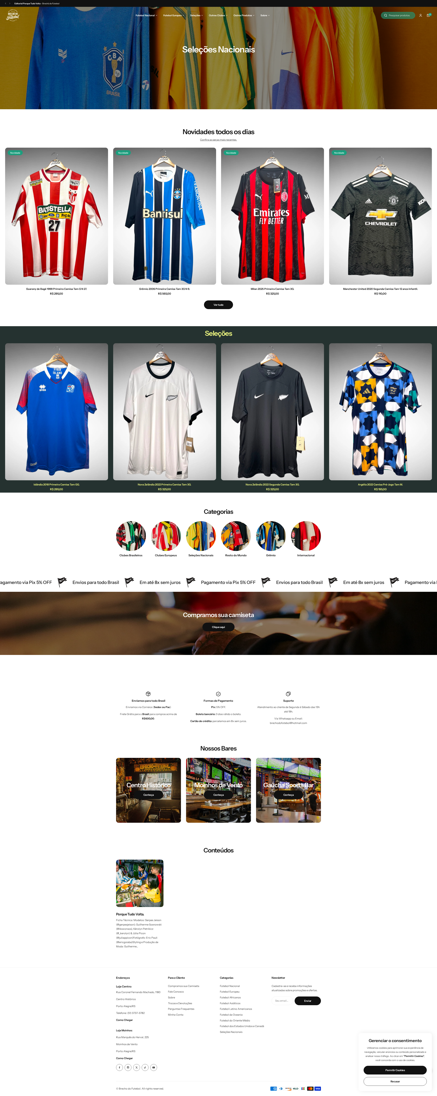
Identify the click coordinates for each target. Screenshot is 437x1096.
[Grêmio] (271, 536)
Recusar (395, 1081)
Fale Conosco (176, 991)
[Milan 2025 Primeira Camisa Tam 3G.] (272, 216)
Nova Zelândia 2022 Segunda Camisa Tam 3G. (272, 484)
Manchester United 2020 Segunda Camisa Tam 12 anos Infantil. (380, 289)
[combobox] (398, 15)
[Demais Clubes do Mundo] (236, 536)
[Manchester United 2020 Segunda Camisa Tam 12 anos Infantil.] (380, 216)
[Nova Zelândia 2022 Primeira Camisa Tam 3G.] (164, 411)
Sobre (171, 997)
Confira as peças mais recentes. (218, 139)
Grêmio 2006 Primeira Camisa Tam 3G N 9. (164, 289)
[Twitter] (136, 1067)
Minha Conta (175, 1014)
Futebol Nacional (230, 986)
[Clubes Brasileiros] (131, 536)
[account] (420, 15)
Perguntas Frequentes (181, 1008)
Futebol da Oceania (231, 1014)
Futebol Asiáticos (230, 1003)
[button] (5, 3)
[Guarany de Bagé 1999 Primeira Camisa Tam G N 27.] (56, 216)
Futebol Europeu (229, 991)
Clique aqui (218, 627)
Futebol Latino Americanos (236, 1008)
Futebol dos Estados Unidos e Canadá (242, 1026)
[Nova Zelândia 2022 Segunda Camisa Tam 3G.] (272, 411)
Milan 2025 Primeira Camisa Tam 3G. (272, 289)
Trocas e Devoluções (180, 1003)
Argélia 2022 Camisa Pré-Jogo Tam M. (380, 484)
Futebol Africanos (230, 997)
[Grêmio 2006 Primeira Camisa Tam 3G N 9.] (164, 216)
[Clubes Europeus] (166, 536)
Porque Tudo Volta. (130, 914)
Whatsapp (285, 718)
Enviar (307, 1000)
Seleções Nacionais (231, 1032)
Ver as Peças (218, 67)
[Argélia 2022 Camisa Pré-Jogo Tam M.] (380, 411)
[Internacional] (306, 536)
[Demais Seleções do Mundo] (201, 536)
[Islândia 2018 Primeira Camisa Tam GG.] (56, 411)
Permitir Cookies (395, 1070)
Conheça (148, 794)
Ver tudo (218, 304)
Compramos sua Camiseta (183, 986)
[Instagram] (128, 1067)
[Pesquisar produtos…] (385, 15)
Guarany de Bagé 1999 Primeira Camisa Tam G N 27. (56, 289)
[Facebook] (119, 1067)
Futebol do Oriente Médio (235, 1020)
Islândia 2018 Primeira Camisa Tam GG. (57, 484)
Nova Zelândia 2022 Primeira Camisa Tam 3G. (164, 484)
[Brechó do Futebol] (12, 15)
